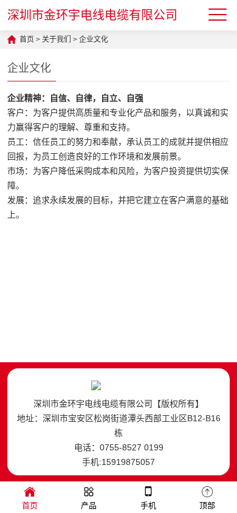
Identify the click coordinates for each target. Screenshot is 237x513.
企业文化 (93, 39)
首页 (26, 39)
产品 (89, 505)
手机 (148, 505)
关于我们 (56, 39)
